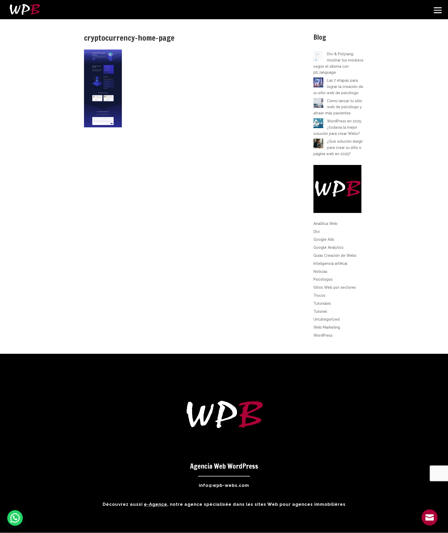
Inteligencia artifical (330, 263)
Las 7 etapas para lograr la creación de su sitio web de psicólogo (338, 86)
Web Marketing (326, 327)
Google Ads (323, 239)
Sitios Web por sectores (334, 287)
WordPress (323, 335)
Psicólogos (323, 279)
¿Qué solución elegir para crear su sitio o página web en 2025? (338, 147)
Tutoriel (320, 311)
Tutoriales (322, 303)
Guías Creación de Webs (334, 255)
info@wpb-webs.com (224, 485)
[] (430, 524)
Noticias (320, 271)
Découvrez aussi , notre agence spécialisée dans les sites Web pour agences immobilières (224, 504)
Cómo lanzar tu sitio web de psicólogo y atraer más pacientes (337, 107)
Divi (316, 232)
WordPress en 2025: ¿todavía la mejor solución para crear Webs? (337, 127)
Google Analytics (328, 247)
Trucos (319, 295)
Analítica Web (325, 223)
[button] (15, 518)
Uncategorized (326, 319)
